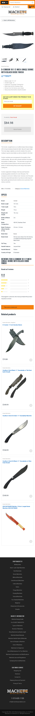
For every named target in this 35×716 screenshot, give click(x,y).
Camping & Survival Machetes (17, 660)
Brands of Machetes (17, 628)
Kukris (17, 587)
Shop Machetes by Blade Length (17, 632)
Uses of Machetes (17, 644)
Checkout (17, 7)
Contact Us (17, 677)
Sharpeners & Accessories (17, 606)
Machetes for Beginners (17, 648)
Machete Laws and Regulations (17, 657)
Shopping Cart (17, 670)
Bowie (15, 234)
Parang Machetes (17, 593)
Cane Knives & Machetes (17, 580)
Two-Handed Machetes (17, 599)
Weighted (13, 322)
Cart (6, 7)
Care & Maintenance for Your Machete (17, 651)
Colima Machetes (17, 583)
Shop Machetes (4, 2)
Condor (15, 200)
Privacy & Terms (17, 683)
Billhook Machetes (17, 577)
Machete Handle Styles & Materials (17, 638)
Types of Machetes (17, 625)
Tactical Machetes (17, 596)
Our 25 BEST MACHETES (17, 622)
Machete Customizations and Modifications (17, 654)
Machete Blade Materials (17, 635)
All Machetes (11, 20)
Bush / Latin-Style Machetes (17, 567)
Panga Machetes (17, 590)
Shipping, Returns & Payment (17, 680)
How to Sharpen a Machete (17, 641)
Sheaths (17, 609)
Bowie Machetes (5, 66)
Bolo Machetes (17, 571)
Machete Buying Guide (17, 619)
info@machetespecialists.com (17, 701)
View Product (30, 359)
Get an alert (17, 106)
